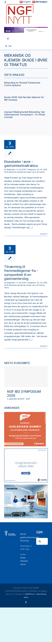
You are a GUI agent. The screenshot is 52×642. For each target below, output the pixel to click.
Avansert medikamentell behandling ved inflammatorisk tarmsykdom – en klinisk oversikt (24, 115)
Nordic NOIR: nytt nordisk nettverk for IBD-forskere (24, 98)
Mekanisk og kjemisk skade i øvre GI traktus (27, 172)
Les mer (43, 234)
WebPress (29, 594)
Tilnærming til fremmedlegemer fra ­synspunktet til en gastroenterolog (21, 273)
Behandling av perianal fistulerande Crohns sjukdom (22, 84)
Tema (6, 288)
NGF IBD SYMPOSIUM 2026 (24, 394)
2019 (45, 169)
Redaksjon (11, 169)
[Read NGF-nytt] (19, 3)
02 (38, 169)
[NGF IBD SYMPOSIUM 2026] (26, 376)
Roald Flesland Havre (24, 560)
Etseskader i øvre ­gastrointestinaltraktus (21, 164)
